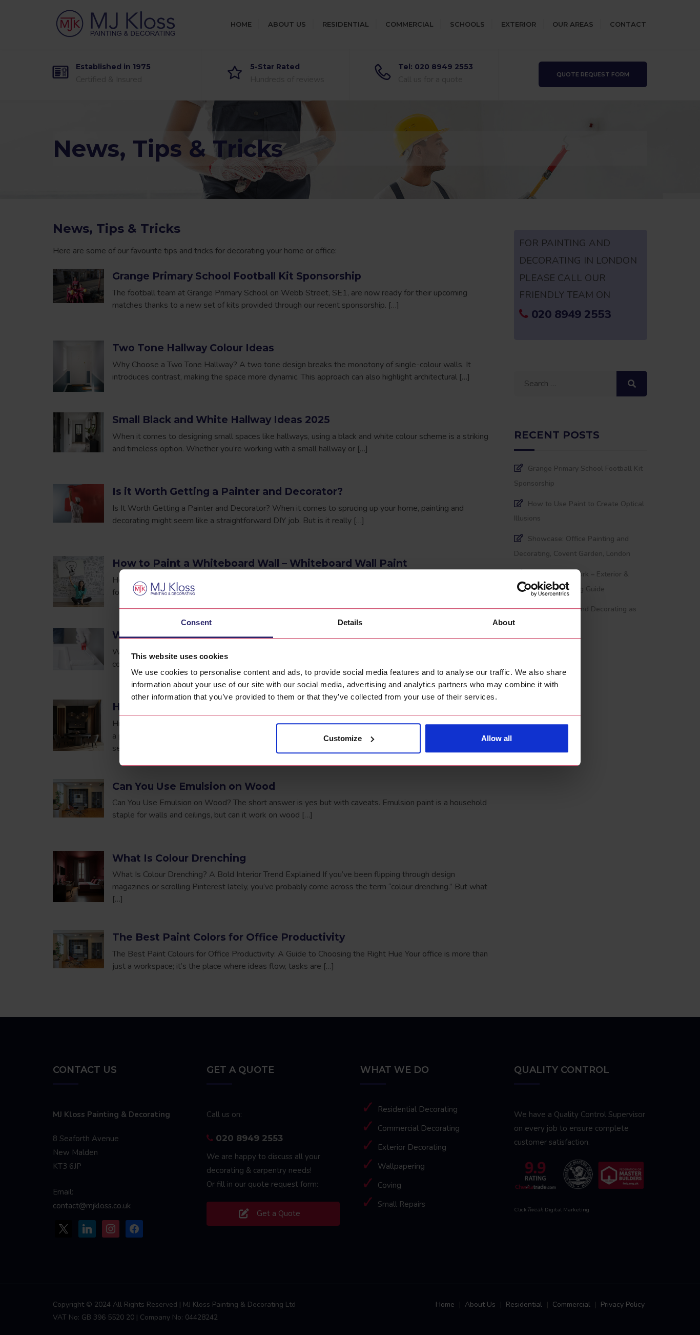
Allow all (496, 738)
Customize (342, 738)
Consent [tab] (196, 623)
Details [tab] (350, 623)
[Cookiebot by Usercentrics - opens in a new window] (524, 588)
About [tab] (503, 623)
